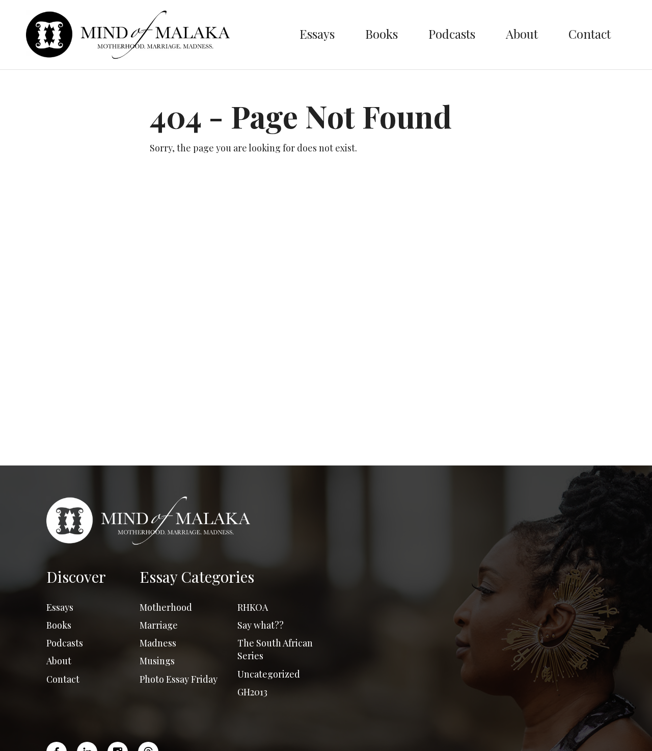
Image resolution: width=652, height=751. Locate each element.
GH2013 (252, 692)
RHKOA (252, 607)
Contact (589, 33)
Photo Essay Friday (179, 679)
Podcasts (451, 33)
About (522, 33)
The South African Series (275, 649)
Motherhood (166, 607)
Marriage (159, 625)
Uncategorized (268, 674)
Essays (317, 33)
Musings (157, 661)
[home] (155, 34)
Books (381, 33)
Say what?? (260, 625)
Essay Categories (197, 576)
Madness (158, 643)
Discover (76, 576)
